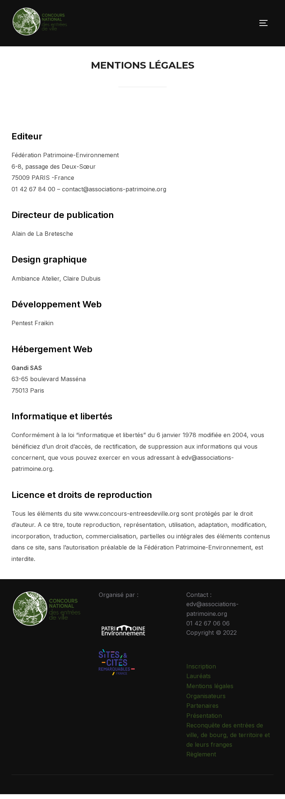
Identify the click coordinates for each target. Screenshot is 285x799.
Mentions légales (209, 686)
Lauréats (198, 676)
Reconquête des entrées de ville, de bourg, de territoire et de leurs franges (228, 735)
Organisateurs (206, 696)
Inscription (201, 666)
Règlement (201, 754)
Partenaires (202, 705)
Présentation (204, 715)
